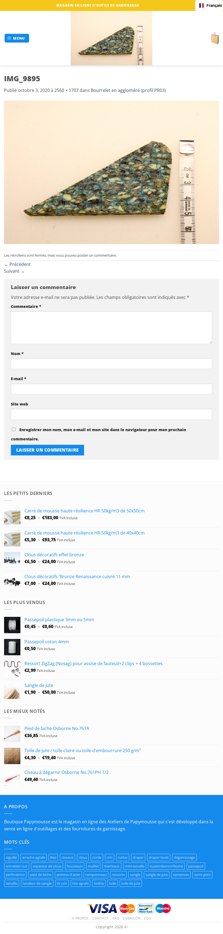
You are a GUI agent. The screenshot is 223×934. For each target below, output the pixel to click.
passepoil (195, 866)
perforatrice (15, 874)
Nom (17, 353)
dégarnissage (184, 857)
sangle (135, 874)
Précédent (17, 264)
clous (83, 857)
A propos (80, 918)
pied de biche (40, 874)
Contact (100, 918)
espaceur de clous (47, 866)
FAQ (116, 918)
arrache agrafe (33, 857)
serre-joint (202, 874)
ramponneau (96, 874)
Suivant (14, 271)
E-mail (18, 378)
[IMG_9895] (111, 172)
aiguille (11, 857)
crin (110, 857)
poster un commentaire (97, 255)
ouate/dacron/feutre (166, 866)
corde (96, 857)
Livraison (132, 918)
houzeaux (75, 866)
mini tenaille (134, 866)
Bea (53, 857)
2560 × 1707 (66, 90)
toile (112, 883)
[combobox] (209, 5)
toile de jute (130, 883)
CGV (147, 918)
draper (138, 857)
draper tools (159, 857)
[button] (17, 38)
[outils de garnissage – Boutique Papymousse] (111, 38)
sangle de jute (156, 874)
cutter (123, 857)
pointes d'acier (68, 874)
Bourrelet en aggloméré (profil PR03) (128, 90)
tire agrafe (80, 883)
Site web (19, 404)
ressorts (118, 874)
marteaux (112, 866)
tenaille (11, 883)
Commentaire (26, 306)
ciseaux (67, 857)
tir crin (62, 883)
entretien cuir (16, 866)
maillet (93, 866)
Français (212, 5)
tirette (99, 883)
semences (181, 874)
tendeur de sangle (37, 883)
